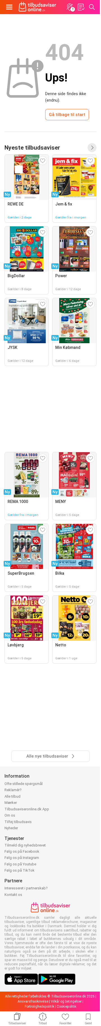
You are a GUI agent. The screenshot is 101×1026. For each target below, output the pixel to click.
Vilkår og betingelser (66, 1001)
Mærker (10, 802)
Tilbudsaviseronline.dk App (26, 809)
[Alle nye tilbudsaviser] (92, 147)
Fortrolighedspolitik (39, 1007)
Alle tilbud (12, 796)
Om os (9, 815)
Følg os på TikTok (19, 870)
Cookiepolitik (66, 1007)
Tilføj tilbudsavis (18, 822)
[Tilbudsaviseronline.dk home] (37, 7)
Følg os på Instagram (21, 858)
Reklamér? (13, 790)
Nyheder (11, 828)
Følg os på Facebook (21, 851)
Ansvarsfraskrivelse (33, 1001)
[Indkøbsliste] (80, 7)
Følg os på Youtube (20, 864)
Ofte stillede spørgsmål (23, 784)
